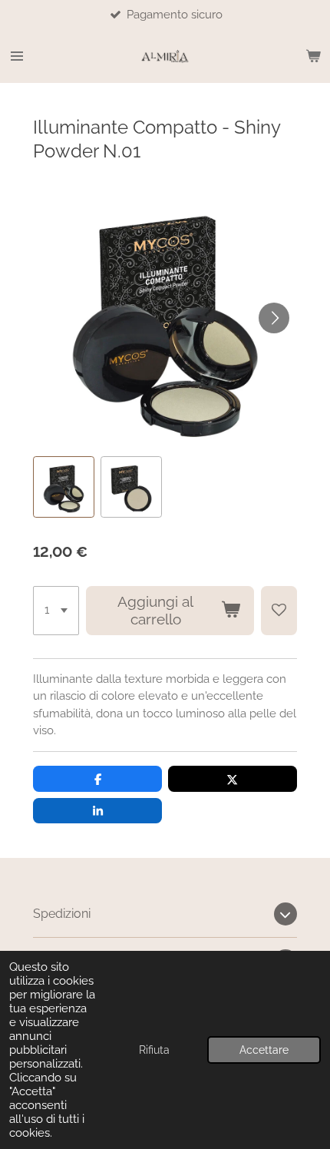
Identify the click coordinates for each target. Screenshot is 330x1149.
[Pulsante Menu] (17, 56)
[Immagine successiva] (274, 318)
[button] (63, 487)
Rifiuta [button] (154, 1050)
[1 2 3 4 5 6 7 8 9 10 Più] (56, 610)
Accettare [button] (264, 1050)
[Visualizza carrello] (313, 56)
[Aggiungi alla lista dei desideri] (279, 610)
